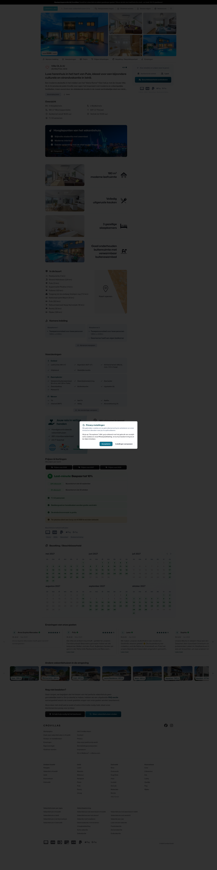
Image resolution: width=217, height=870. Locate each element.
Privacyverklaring (105, 436)
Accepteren (106, 444)
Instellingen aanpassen (124, 444)
